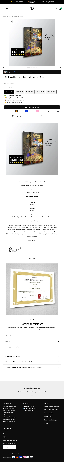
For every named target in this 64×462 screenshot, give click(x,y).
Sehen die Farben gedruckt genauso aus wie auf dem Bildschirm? (24, 367)
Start (4, 16)
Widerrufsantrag (9, 447)
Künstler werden (48, 413)
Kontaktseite (29, 410)
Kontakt (46, 423)
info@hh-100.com (30, 408)
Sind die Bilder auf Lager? (12, 356)
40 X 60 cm (19, 91)
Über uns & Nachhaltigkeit (51, 409)
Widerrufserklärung (9, 443)
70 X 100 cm (40, 91)
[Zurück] (3, 67)
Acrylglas (8, 341)
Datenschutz (7, 434)
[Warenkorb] (60, 9)
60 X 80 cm (29, 91)
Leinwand (8, 336)
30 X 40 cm (9, 91)
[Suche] (7, 8)
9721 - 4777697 (30, 406)
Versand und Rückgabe (12, 347)
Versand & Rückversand (10, 440)
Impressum (6, 431)
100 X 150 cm (51, 91)
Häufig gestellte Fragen (50, 420)
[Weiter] (60, 67)
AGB (4, 437)
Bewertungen (48, 416)
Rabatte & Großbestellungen (52, 406)
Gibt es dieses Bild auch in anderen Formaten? (18, 362)
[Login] (56, 8)
